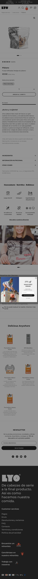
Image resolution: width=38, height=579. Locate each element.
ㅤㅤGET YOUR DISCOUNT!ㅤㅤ (28, 295)
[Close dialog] (36, 278)
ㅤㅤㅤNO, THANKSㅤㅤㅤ (28, 298)
